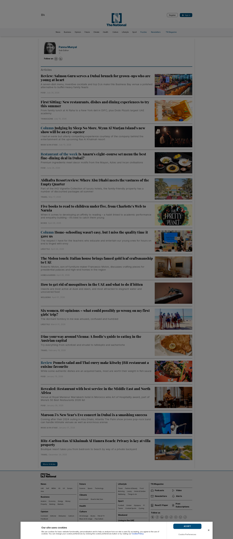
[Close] (208, 530)
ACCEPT (187, 526)
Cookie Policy (138, 534)
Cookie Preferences (187, 534)
